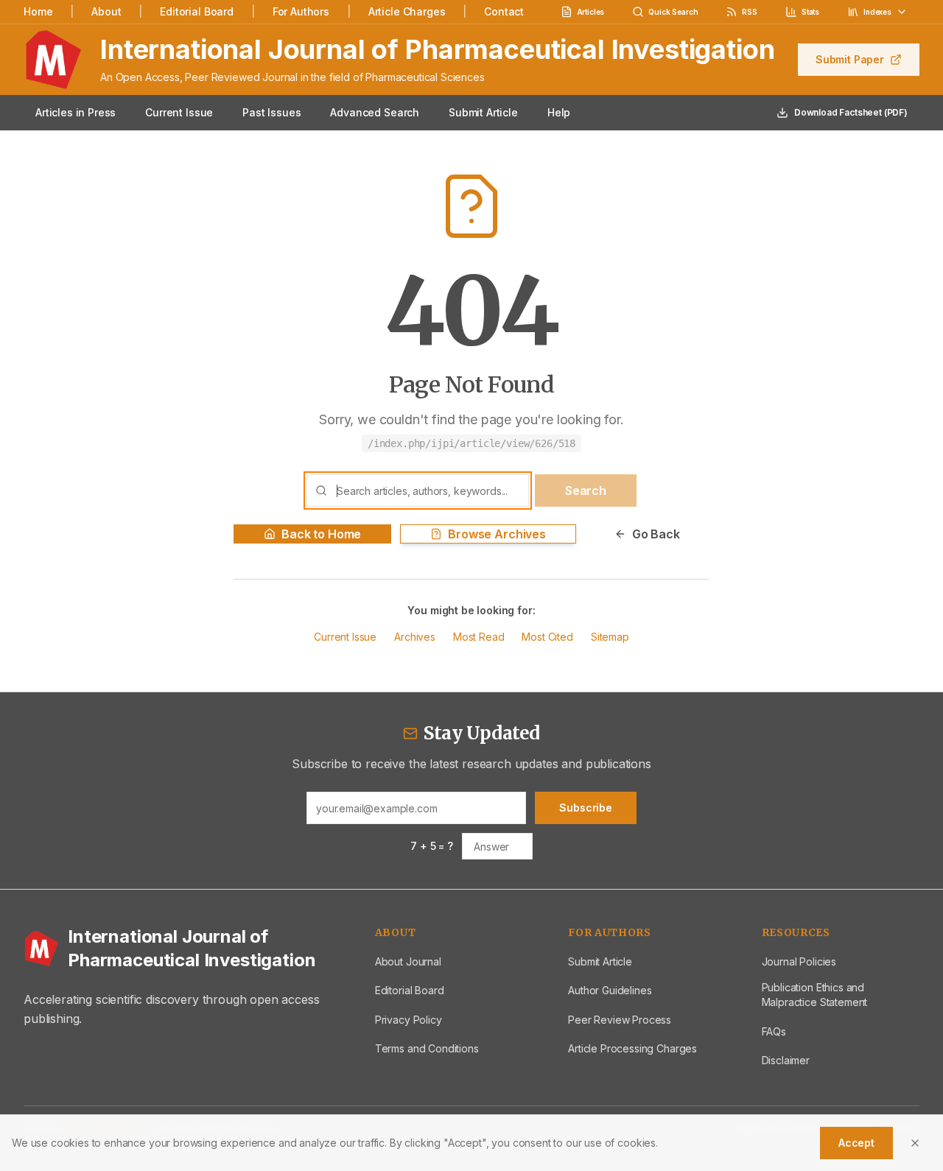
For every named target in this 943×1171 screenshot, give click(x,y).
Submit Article (483, 112)
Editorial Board (197, 11)
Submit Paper (850, 59)
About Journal (408, 961)
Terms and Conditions (427, 1048)
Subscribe (585, 807)
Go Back (656, 534)
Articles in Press (75, 112)
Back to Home (321, 534)
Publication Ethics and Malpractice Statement (815, 994)
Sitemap (610, 636)
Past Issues (271, 112)
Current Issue (179, 112)
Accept (856, 1142)
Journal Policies (799, 961)
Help (558, 112)
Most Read (479, 636)
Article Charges (407, 11)
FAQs (774, 1031)
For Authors (301, 11)
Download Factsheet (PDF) (851, 112)
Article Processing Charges (632, 1048)
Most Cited (547, 636)
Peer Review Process (619, 1019)
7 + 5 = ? (431, 846)
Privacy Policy (408, 1019)
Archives (414, 636)
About (106, 11)
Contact (504, 11)
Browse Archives (497, 534)
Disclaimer (786, 1060)
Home (38, 11)
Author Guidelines (609, 990)
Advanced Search (374, 112)
